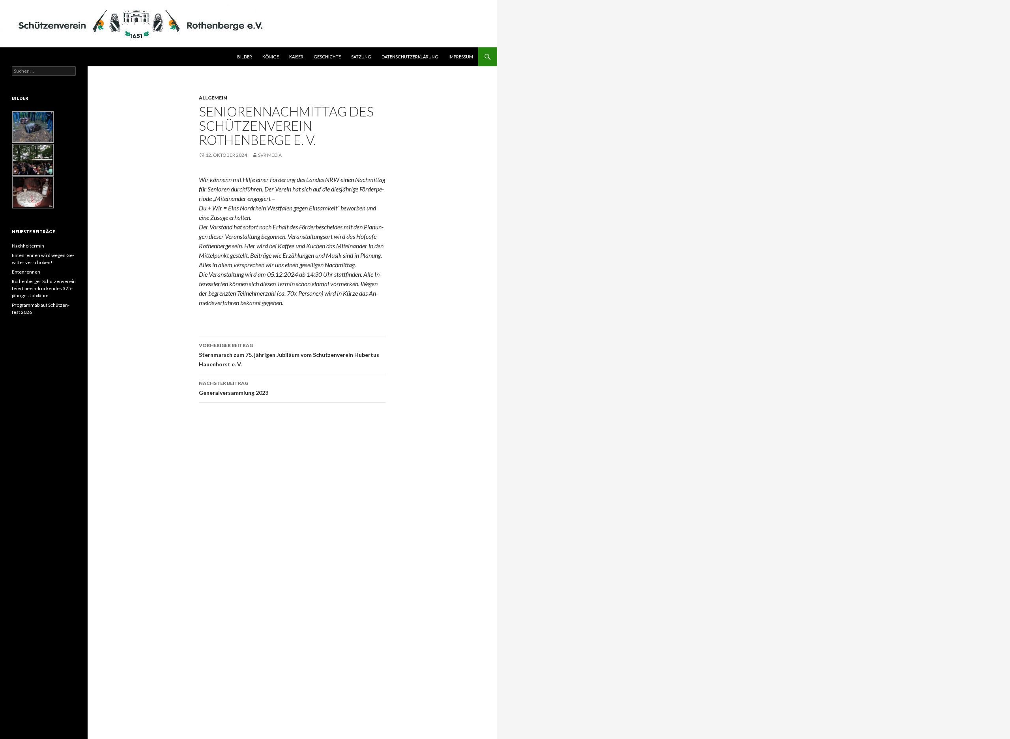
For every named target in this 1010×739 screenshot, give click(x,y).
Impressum (461, 56)
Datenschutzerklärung (410, 56)
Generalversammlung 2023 (233, 388)
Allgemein (213, 98)
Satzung (361, 56)
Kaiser (296, 56)
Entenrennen (26, 272)
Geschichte (327, 56)
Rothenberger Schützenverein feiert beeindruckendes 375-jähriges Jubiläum (44, 288)
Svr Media (270, 155)
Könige (270, 56)
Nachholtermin (28, 246)
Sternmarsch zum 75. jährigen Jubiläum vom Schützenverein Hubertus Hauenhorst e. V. (289, 355)
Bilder (244, 56)
